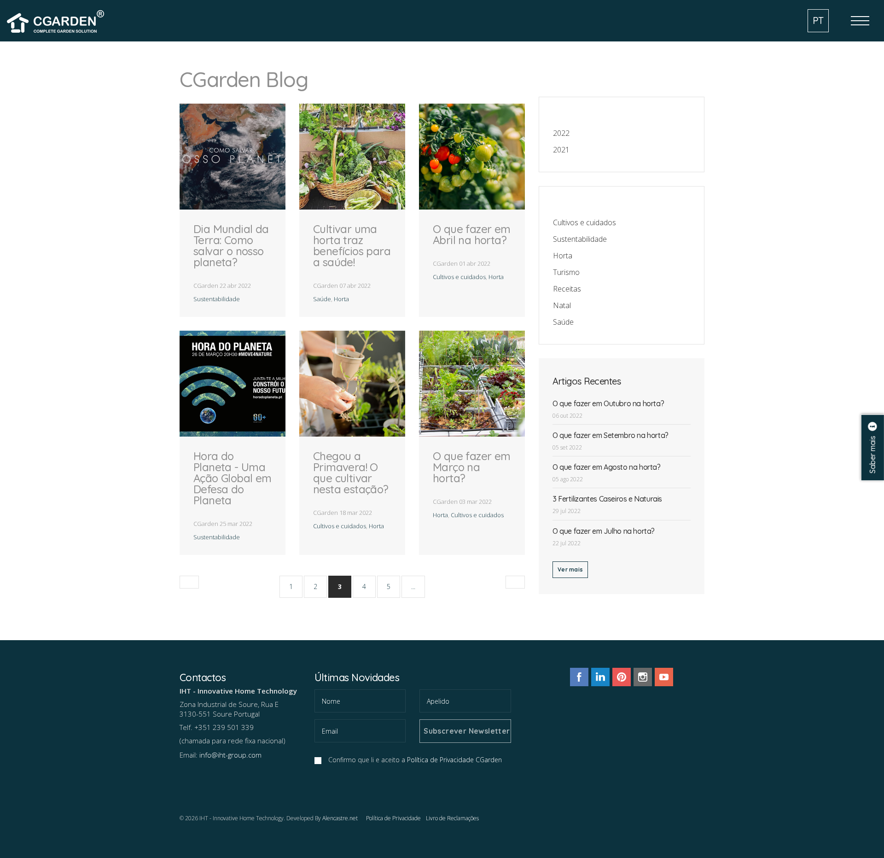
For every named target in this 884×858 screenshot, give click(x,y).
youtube (664, 677)
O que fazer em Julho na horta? (603, 531)
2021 (561, 150)
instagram (643, 677)
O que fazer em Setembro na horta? (610, 435)
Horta (341, 299)
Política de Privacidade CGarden (454, 759)
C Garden (57, 20)
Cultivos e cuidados (459, 277)
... (413, 586)
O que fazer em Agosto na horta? (606, 467)
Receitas (567, 289)
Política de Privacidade (393, 818)
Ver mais (570, 569)
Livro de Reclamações (452, 818)
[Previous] (189, 582)
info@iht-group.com (230, 754)
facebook (579, 677)
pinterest (621, 677)
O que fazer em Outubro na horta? (608, 403)
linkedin (600, 677)
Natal (562, 305)
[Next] (515, 582)
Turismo (566, 272)
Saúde (322, 299)
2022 (561, 133)
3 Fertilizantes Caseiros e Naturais (607, 498)
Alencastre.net (340, 818)
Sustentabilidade (216, 299)
